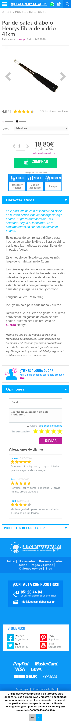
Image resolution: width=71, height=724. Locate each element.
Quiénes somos (30, 568)
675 (21, 645)
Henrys (21, 39)
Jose (13, 479)
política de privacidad (51, 426)
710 (54, 645)
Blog (48, 568)
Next (63, 76)
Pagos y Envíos (42, 565)
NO (32, 717)
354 (54, 637)
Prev (8, 76)
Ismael (14, 458)
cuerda (11, 324)
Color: (6, 128)
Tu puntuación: (21, 431)
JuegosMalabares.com (35, 547)
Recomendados (51, 561)
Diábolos (20, 12)
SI (39, 717)
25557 (21, 637)
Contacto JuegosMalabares (35, 593)
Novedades (27, 561)
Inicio (9, 12)
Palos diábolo (37, 12)
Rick (13, 500)
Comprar (40, 162)
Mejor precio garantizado (44, 153)
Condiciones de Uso (44, 689)
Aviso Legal (22, 689)
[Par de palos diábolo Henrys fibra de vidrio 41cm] (35, 76)
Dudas (22, 565)
